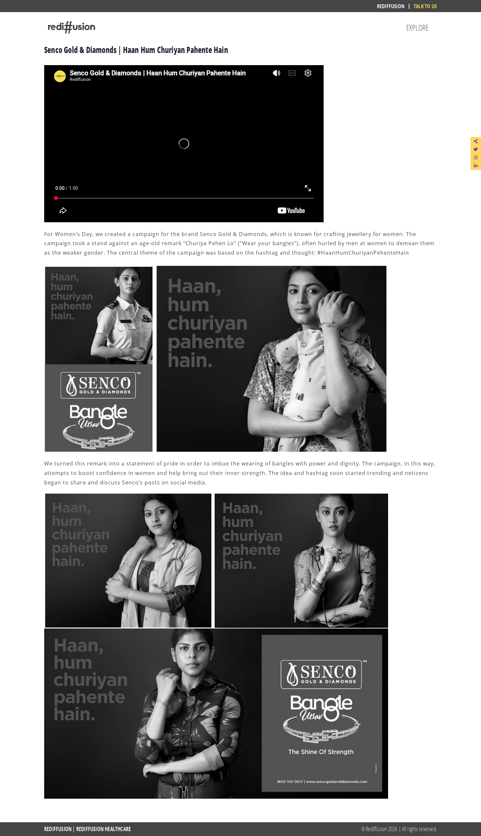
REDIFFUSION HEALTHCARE (103, 829)
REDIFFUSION (58, 829)
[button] (476, 141)
